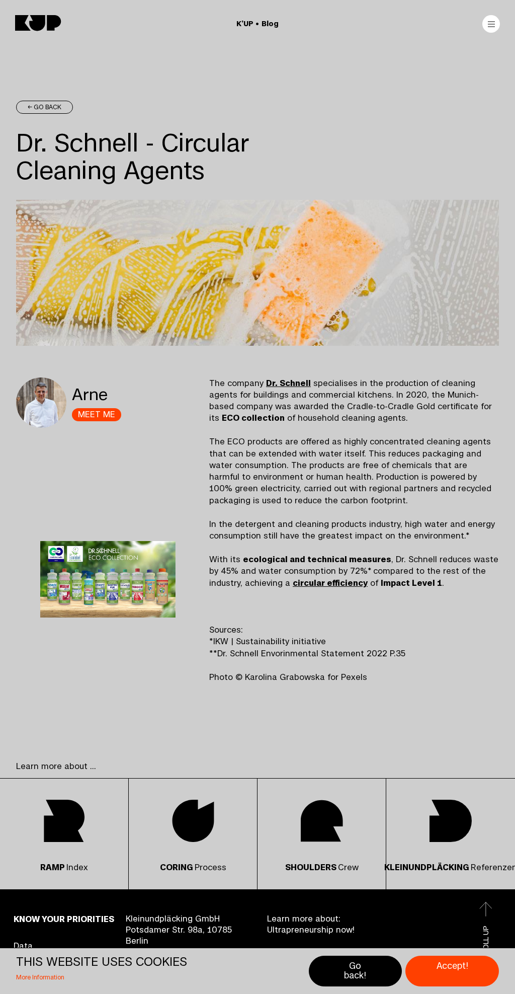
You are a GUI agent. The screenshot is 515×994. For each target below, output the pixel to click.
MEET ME (96, 414)
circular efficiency (330, 582)
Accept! (452, 966)
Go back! (355, 971)
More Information (40, 977)
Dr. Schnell (288, 383)
